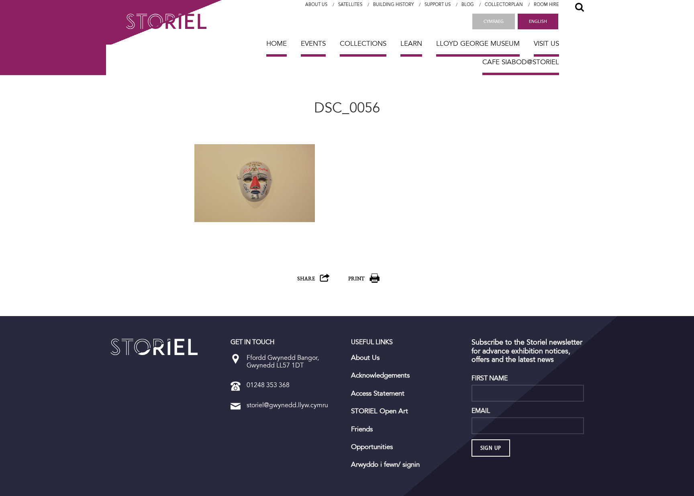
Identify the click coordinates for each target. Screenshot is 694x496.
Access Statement (377, 394)
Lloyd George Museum (478, 43)
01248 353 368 (268, 385)
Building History (393, 5)
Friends (362, 429)
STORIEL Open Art (379, 411)
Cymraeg (494, 21)
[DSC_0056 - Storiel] (154, 347)
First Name (490, 378)
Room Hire (546, 5)
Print (356, 278)
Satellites (350, 5)
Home (276, 43)
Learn (411, 43)
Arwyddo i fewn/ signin (385, 465)
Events (313, 43)
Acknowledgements (380, 375)
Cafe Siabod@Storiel (520, 62)
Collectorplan (504, 5)
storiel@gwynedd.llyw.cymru (287, 405)
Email (481, 411)
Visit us (546, 43)
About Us (316, 5)
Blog (467, 5)
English (538, 21)
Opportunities (372, 447)
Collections (363, 43)
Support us (438, 5)
